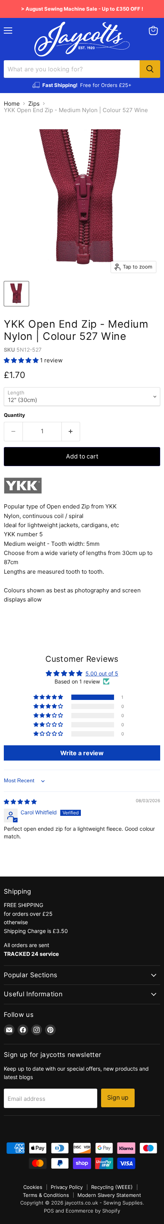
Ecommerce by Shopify (93, 1211)
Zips (34, 103)
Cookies (32, 1187)
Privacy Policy (67, 1187)
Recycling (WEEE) (112, 1187)
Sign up (118, 1097)
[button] (22, 360)
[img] (20, 801)
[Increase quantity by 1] (71, 431)
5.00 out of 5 (101, 673)
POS (49, 1211)
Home (12, 103)
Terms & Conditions (46, 1195)
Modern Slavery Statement (109, 1195)
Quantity (14, 415)
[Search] (150, 69)
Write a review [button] (82, 753)
